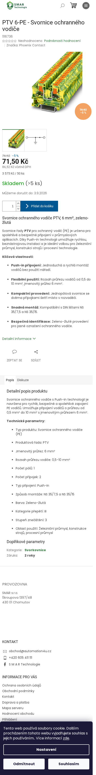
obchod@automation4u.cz (30, 651)
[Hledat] (62, 5)
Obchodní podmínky (18, 691)
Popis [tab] (10, 380)
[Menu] (85, 5)
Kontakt (8, 696)
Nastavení (46, 749)
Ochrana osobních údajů (21, 685)
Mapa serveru (12, 708)
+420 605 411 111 (20, 657)
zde (66, 738)
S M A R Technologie (24, 664)
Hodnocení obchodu (18, 713)
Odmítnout (24, 763)
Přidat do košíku (42, 206)
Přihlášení (9, 719)
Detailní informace (16, 339)
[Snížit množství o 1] (18, 208)
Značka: (25, 45)
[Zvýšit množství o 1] (18, 203)
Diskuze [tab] (23, 380)
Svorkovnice (35, 550)
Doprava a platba (15, 702)
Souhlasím (68, 763)
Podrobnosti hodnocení (62, 41)
